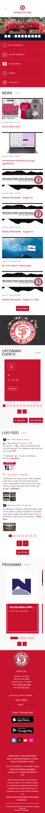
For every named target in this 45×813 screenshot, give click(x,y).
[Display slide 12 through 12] (41, 405)
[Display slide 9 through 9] (31, 405)
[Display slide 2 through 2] (7, 405)
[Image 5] (19, 36)
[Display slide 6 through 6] (21, 405)
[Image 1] (5, 36)
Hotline (31, 761)
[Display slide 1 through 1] (4, 405)
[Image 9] (32, 36)
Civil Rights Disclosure (22, 759)
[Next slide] (26, 543)
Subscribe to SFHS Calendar (20, 695)
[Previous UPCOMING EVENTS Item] (19, 411)
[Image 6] (22, 36)
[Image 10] (36, 36)
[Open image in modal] (9, 466)
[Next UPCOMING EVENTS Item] (24, 411)
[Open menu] (5, 8)
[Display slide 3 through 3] (11, 405)
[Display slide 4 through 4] (14, 405)
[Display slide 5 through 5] (17, 405)
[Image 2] (9, 36)
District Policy (14, 756)
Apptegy (26, 810)
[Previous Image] (3, 32)
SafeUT (21, 705)
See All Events (36, 420)
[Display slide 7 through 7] (24, 405)
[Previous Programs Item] (19, 644)
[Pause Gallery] (22, 32)
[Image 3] (12, 36)
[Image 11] (39, 36)
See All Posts (22, 552)
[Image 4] (16, 36)
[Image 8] (29, 36)
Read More (14, 458)
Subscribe (20, 420)
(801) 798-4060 (24, 685)
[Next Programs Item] (24, 644)
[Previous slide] (19, 543)
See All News (22, 308)
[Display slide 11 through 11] (37, 405)
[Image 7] (26, 36)
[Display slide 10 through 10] (34, 405)
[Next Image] (41, 32)
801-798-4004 (23, 687)
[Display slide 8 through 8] (27, 405)
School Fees (22, 761)
